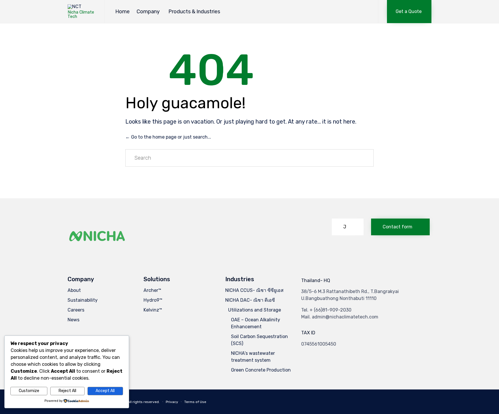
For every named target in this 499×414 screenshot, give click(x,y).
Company (148, 11)
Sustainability (83, 300)
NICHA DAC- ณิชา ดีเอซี (250, 300)
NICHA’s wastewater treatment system (253, 356)
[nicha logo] (97, 251)
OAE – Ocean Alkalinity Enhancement (255, 323)
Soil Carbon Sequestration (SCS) (259, 340)
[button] (409, 11)
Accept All (105, 390)
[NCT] (82, 6)
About (74, 290)
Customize (29, 390)
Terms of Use (195, 402)
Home (122, 11)
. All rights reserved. (143, 402)
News (73, 319)
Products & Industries (194, 11)
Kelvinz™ (153, 310)
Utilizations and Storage (254, 310)
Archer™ (152, 290)
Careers (76, 310)
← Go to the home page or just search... (168, 137)
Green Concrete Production (261, 370)
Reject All (67, 390)
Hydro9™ (153, 300)
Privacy (172, 402)
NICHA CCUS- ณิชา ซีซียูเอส (254, 290)
